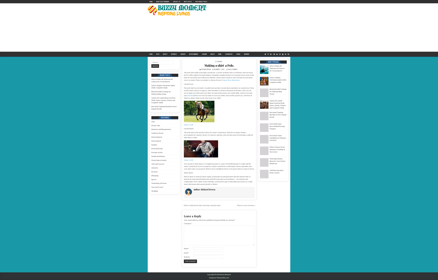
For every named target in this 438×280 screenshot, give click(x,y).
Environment (156, 141)
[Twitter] (265, 54)
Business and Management (161, 129)
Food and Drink (157, 148)
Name (186, 248)
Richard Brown (206, 69)
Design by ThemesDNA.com (219, 278)
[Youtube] (282, 54)
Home (151, 1)
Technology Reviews (159, 183)
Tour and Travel (157, 187)
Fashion (204, 54)
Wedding (246, 54)
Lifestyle (154, 168)
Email (186, 253)
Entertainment (193, 54)
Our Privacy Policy (201, 1)
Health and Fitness (158, 156)
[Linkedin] (277, 54)
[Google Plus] (271, 54)
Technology (229, 54)
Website (187, 257)
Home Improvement (158, 160)
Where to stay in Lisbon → (246, 205)
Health (212, 54)
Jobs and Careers (157, 164)
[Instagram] (280, 54)
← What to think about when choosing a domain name (201, 205)
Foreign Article (157, 152)
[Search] (288, 54)
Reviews (154, 172)
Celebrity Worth (157, 133)
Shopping (154, 176)
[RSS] (285, 54)
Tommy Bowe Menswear (231, 80)
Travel (238, 54)
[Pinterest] (274, 54)
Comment (188, 223)
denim (190, 95)
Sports (153, 179)
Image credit (188, 125)
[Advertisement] (219, 35)
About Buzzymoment (162, 1)
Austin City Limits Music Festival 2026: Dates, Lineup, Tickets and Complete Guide (163, 100)
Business (174, 54)
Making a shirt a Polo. (219, 65)
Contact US (176, 1)
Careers (182, 54)
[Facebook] (268, 54)
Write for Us (188, 1)
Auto (157, 54)
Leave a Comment (233, 69)
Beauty (165, 54)
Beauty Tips (155, 125)
